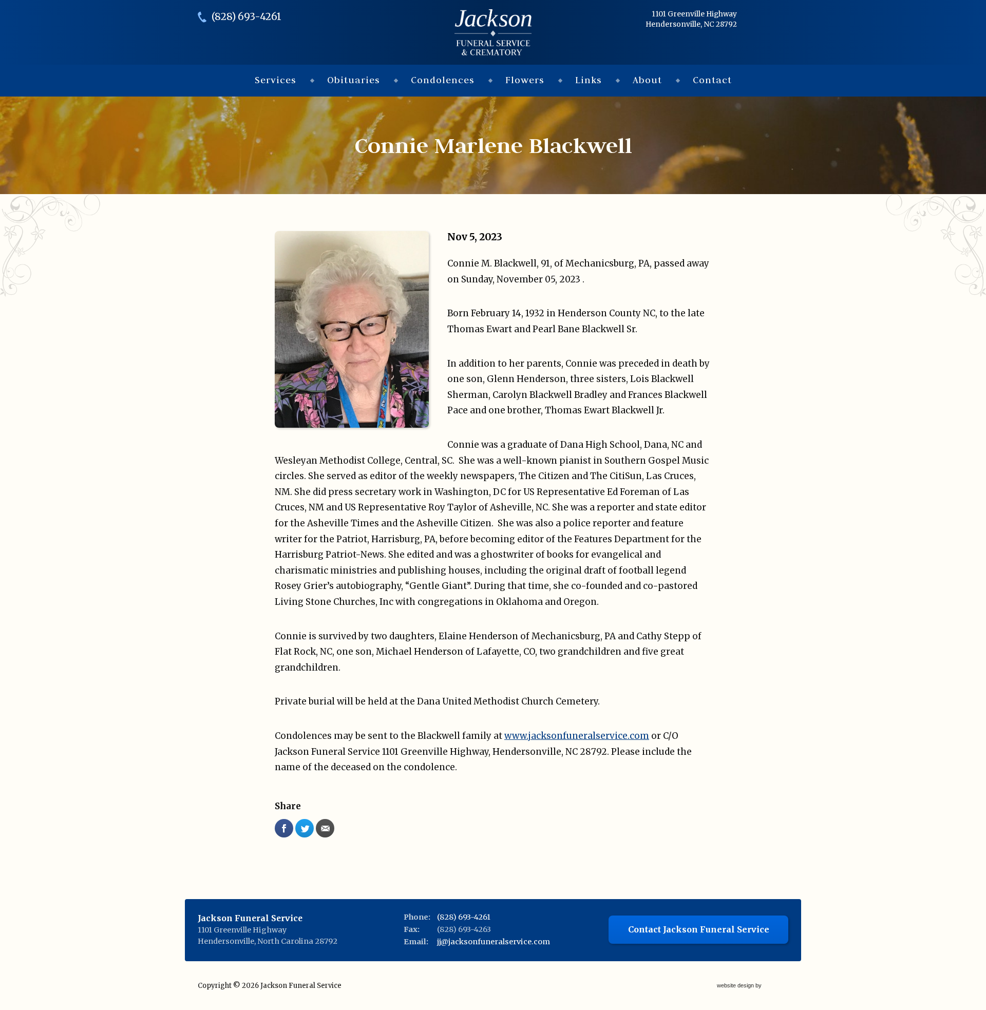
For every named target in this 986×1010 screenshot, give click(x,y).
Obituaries (353, 80)
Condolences (443, 80)
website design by (740, 986)
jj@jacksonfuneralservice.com (493, 941)
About (647, 80)
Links (588, 80)
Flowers (524, 80)
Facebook (284, 828)
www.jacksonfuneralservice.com (576, 735)
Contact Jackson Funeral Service (698, 929)
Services (275, 80)
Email (325, 828)
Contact (712, 80)
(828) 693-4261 (246, 17)
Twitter (304, 828)
